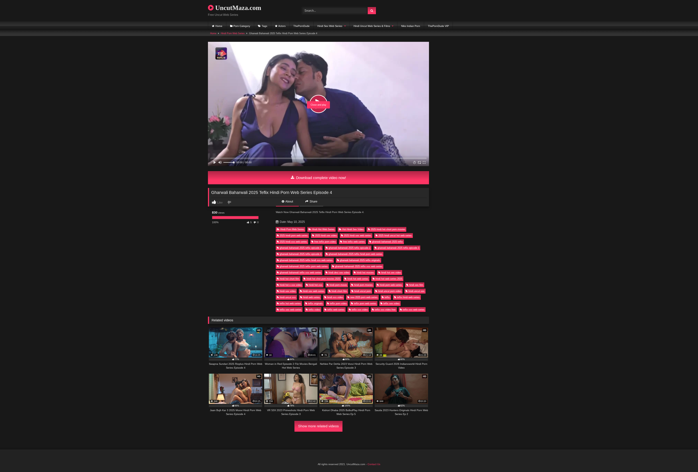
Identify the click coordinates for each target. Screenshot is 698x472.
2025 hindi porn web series (294, 235)
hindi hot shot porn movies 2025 (323, 278)
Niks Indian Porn (410, 26)
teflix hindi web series (408, 297)
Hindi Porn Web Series (233, 33)
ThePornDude (301, 26)
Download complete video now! (320, 178)
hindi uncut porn (362, 291)
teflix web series (335, 309)
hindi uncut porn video (389, 291)
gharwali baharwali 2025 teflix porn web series (304, 266)
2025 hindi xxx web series (293, 241)
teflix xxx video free (385, 309)
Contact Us (374, 464)
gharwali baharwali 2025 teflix (387, 241)
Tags (264, 26)
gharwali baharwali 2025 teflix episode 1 (300, 247)
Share (313, 201)
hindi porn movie (338, 285)
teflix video (314, 309)
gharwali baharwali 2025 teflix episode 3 (398, 247)
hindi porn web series (391, 285)
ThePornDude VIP (438, 26)
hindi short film (339, 291)
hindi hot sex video (391, 272)
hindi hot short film (289, 278)
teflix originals (315, 303)
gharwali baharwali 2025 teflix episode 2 (349, 247)
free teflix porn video (325, 241)
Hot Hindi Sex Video (353, 229)
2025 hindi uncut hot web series (395, 235)
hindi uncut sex (416, 291)
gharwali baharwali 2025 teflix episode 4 (300, 254)
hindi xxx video (335, 297)
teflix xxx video (360, 309)
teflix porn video (338, 303)
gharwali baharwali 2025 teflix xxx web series (358, 266)
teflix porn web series (365, 303)
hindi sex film (416, 285)
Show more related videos (318, 426)
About (289, 201)
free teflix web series (354, 241)
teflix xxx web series (413, 309)
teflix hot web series (290, 303)
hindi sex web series (313, 291)
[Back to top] (687, 461)
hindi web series (311, 297)
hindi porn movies (363, 285)
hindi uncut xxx (288, 297)
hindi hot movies (365, 272)
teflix (387, 297)
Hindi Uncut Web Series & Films (372, 26)
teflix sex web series (290, 309)
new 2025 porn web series (364, 297)
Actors (282, 26)
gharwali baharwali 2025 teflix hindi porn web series (355, 254)
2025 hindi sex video (326, 235)
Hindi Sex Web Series (329, 26)
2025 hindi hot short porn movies (388, 229)
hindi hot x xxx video (291, 285)
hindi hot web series (357, 278)
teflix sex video (391, 303)
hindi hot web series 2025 (389, 278)
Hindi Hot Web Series (323, 229)
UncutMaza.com (237, 7)
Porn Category (241, 26)
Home (218, 26)
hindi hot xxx (315, 285)
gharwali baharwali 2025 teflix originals (360, 260)
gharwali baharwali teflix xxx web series (300, 272)
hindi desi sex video (338, 272)
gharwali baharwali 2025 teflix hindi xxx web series (306, 260)
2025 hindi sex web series (357, 235)
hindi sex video (288, 291)
